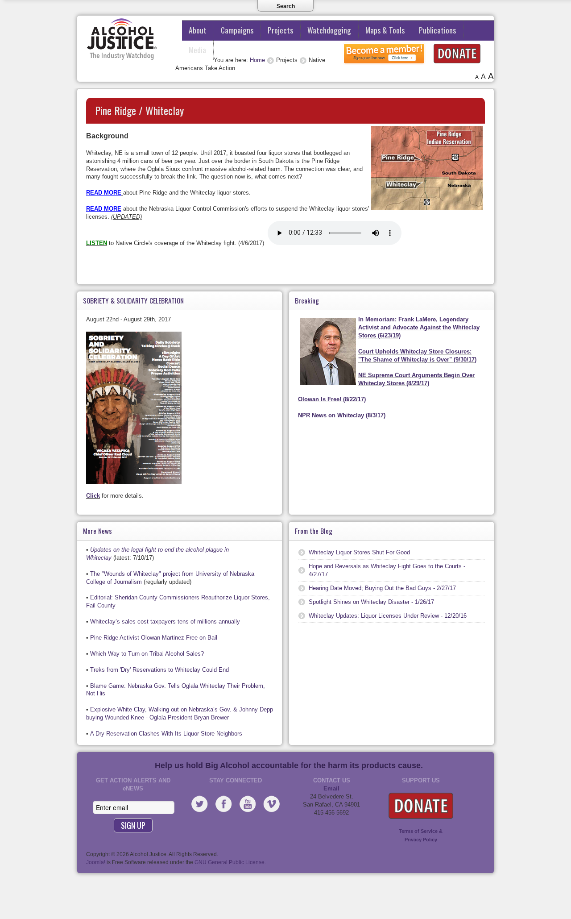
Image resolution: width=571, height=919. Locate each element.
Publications (437, 30)
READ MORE (103, 192)
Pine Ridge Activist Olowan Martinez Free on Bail (153, 637)
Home (257, 60)
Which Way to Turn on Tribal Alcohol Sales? (147, 653)
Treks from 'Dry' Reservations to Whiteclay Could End (159, 669)
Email (331, 788)
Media (197, 49)
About (198, 30)
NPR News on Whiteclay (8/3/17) (341, 415)
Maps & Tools (385, 30)
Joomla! (95, 862)
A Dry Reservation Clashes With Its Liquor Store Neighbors (166, 733)
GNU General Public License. (230, 862)
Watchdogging (329, 30)
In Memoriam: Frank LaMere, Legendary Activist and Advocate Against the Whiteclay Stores (419, 327)
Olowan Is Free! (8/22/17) (332, 399)
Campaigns (237, 30)
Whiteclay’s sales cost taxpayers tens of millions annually (165, 621)
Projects (280, 30)
